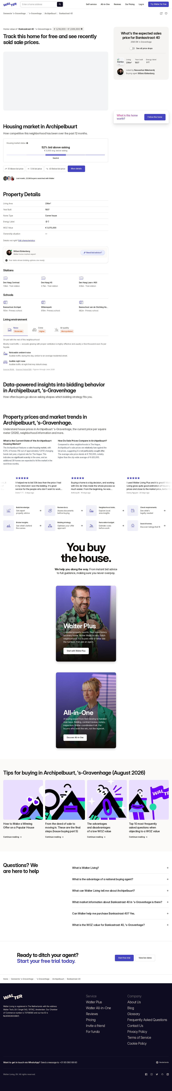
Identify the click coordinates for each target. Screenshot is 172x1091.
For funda (93, 1032)
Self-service (91, 4)
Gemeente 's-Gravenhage (14, 13)
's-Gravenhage (35, 13)
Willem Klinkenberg (146, 73)
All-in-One (105, 4)
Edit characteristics (26, 240)
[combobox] (41, 4)
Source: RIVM (9, 369)
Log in (141, 4)
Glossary (133, 1014)
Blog (130, 1008)
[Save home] (166, 13)
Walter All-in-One (98, 1008)
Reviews (117, 4)
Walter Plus (94, 1002)
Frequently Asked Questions (147, 1020)
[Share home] (161, 13)
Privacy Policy (137, 1032)
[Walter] (10, 4)
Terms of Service (139, 1038)
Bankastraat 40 (66, 13)
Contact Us (135, 1026)
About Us (134, 1002)
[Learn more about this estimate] (82, 29)
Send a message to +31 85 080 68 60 (59, 1062)
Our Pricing (130, 4)
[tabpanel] (55, 352)
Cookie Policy (137, 1043)
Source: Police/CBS (24, 369)
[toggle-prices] (132, 48)
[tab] (15, 330)
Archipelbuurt (50, 13)
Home (5, 979)
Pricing (91, 1020)
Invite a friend (95, 1026)
